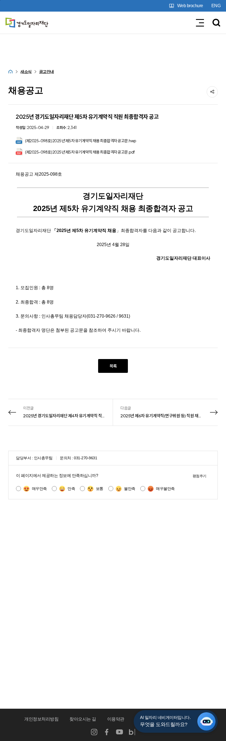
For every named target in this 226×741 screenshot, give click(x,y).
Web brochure (190, 5)
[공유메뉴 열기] (212, 91)
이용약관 (115, 719)
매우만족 (39, 488)
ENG (216, 5)
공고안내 (46, 71)
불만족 (129, 488)
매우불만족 (165, 488)
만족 (71, 488)
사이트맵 (193, 719)
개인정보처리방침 (41, 719)
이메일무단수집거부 (154, 719)
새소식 (26, 71)
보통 (99, 488)
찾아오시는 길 (82, 719)
